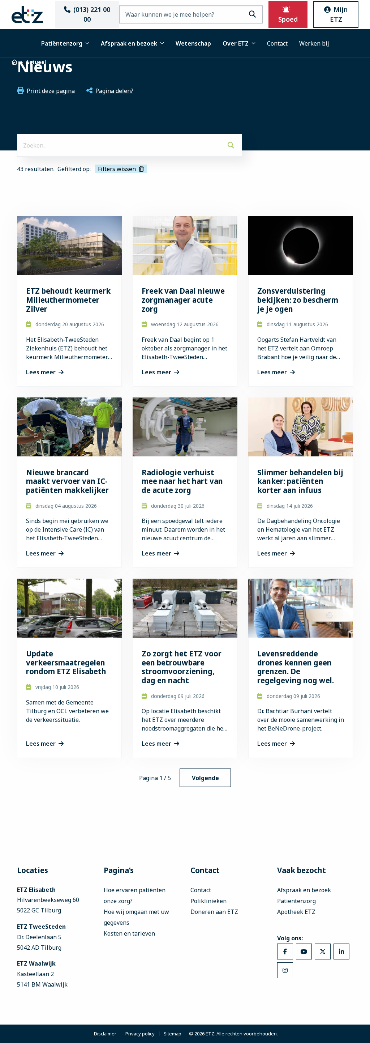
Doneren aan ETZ (214, 912)
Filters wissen (117, 169)
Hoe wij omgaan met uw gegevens (136, 917)
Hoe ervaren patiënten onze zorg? (134, 895)
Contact (277, 43)
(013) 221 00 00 (91, 14)
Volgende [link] (205, 778)
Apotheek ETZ (296, 912)
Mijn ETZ (339, 14)
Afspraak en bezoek (129, 43)
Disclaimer (105, 1033)
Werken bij (314, 43)
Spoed (288, 19)
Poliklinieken (208, 901)
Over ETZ (236, 43)
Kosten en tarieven (129, 933)
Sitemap (172, 1033)
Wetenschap (193, 43)
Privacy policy (140, 1033)
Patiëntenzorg (61, 43)
